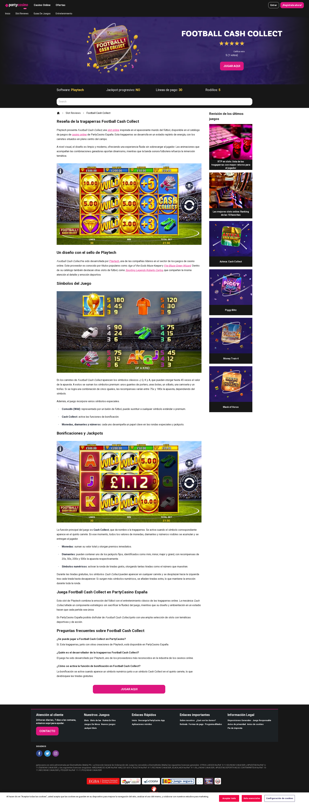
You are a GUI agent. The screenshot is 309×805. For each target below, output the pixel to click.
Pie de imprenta (235, 728)
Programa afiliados (213, 724)
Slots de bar (95, 720)
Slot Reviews (21, 13)
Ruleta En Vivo (109, 720)
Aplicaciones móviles (142, 724)
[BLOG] (16, 5)
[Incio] (58, 113)
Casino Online (42, 5)
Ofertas (60, 5)
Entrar (273, 5)
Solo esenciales (251, 798)
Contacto (47, 731)
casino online (79, 134)
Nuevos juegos (108, 724)
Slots (86, 720)
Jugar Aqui (231, 66)
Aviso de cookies (255, 724)
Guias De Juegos (42, 13)
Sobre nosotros (187, 720)
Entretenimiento (64, 13)
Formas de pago (196, 724)
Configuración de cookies (279, 798)
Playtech (77, 90)
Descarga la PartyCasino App (151, 720)
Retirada (183, 724)
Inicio (7, 13)
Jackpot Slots (90, 728)
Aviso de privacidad (237, 724)
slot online (113, 130)
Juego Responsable (262, 720)
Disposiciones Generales (239, 720)
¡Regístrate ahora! (292, 5)
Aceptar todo (229, 798)
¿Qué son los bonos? (206, 720)
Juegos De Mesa (92, 724)
